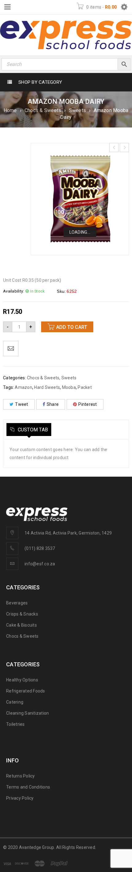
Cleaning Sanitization (27, 713)
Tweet (21, 404)
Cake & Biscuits (21, 625)
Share (53, 404)
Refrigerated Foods (25, 690)
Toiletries (15, 724)
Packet (85, 387)
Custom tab (32, 430)
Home (10, 110)
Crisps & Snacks (22, 614)
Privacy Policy (20, 798)
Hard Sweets (47, 387)
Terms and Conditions (28, 787)
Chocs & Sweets (43, 110)
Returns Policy (20, 775)
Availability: (13, 291)
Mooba (69, 387)
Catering (14, 702)
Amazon (23, 387)
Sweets (77, 110)
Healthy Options (22, 679)
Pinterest (87, 404)
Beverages (17, 602)
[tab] (28, 429)
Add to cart (71, 327)
